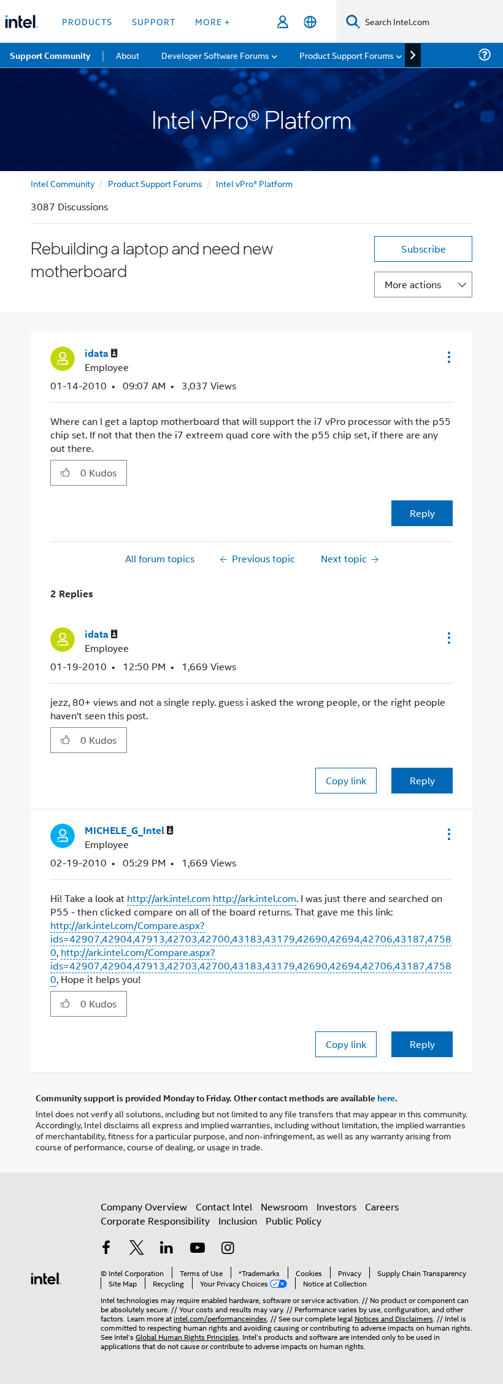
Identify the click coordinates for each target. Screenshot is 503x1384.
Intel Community (62, 183)
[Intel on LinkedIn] (166, 1249)
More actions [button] (413, 284)
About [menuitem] (127, 54)
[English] (310, 22)
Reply (422, 513)
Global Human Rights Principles (187, 1336)
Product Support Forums (155, 183)
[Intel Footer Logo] (46, 1277)
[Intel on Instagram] (227, 1249)
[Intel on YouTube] (197, 1249)
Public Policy (293, 1221)
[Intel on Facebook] (106, 1249)
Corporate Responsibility (155, 1221)
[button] (448, 357)
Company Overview (144, 1206)
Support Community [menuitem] (50, 55)
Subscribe (423, 249)
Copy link (346, 780)
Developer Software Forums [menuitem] (215, 54)
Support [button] (153, 21)
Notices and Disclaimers (394, 1318)
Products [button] (87, 21)
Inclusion (237, 1221)
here (386, 1097)
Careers (382, 1206)
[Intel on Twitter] (136, 1249)
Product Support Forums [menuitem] (346, 54)
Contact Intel (224, 1206)
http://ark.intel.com (168, 898)
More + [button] (212, 21)
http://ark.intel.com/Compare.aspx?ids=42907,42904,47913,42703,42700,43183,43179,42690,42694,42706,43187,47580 (250, 938)
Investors (336, 1206)
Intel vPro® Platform (254, 183)
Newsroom (284, 1206)
